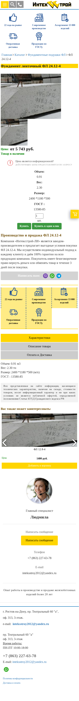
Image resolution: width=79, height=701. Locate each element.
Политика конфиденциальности (18, 678)
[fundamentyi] (14, 131)
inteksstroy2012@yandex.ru (39, 573)
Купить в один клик (46, 226)
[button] (20, 4)
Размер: (39, 193)
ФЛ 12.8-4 (35, 449)
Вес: (39, 182)
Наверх (70, 684)
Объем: (39, 171)
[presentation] (4, 442)
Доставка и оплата (11, 683)
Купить (24, 226)
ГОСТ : (39, 204)
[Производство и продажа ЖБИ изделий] (52, 4)
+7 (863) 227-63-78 (39, 558)
